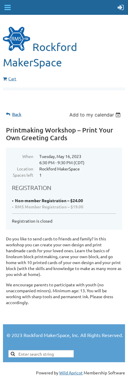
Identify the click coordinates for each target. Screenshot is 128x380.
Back (16, 114)
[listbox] (95, 114)
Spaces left (23, 175)
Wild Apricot (71, 372)
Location (25, 168)
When (27, 156)
